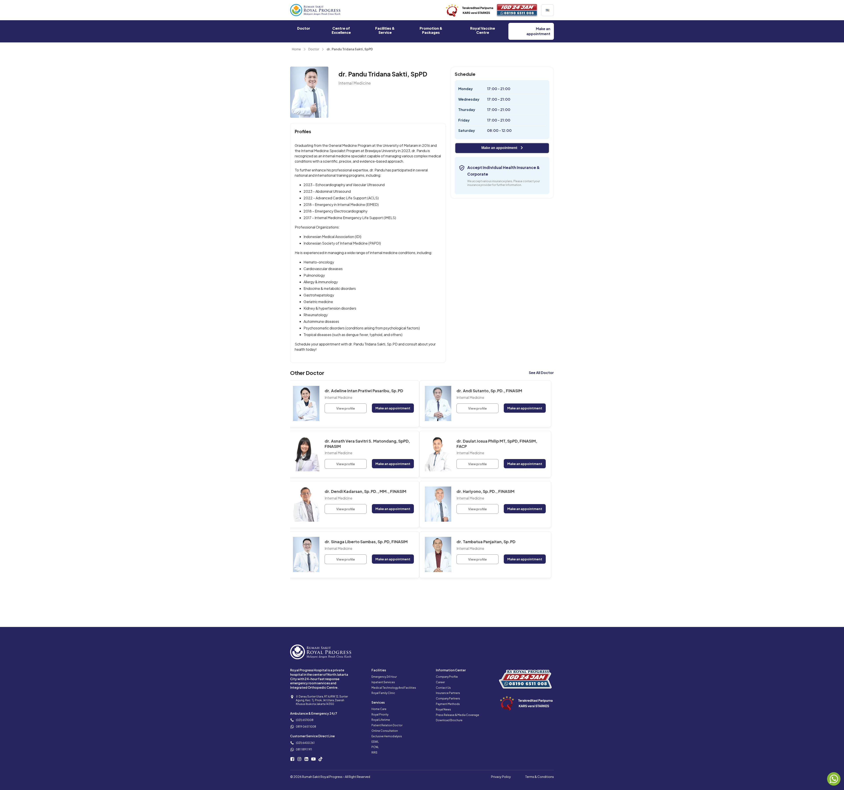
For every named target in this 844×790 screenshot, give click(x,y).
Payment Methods (448, 704)
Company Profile (447, 676)
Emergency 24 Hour (384, 676)
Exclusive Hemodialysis (386, 736)
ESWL (375, 741)
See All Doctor (541, 372)
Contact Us (443, 687)
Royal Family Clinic (383, 693)
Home (296, 49)
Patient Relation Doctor (386, 725)
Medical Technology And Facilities (393, 687)
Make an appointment (499, 148)
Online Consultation (384, 730)
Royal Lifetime (380, 719)
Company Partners (448, 698)
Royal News (443, 709)
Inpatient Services (383, 682)
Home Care (378, 709)
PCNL (375, 747)
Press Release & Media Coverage (457, 715)
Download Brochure (449, 720)
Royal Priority (379, 714)
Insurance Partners (448, 693)
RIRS (374, 752)
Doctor (313, 49)
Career (440, 682)
